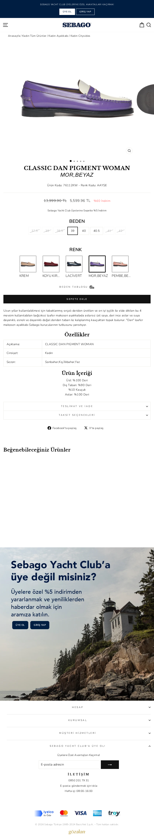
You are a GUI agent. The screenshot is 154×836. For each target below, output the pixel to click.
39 (73, 231)
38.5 (60, 231)
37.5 (34, 231)
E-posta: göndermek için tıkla (78, 786)
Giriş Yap (85, 11)
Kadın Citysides (80, 36)
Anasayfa (14, 36)
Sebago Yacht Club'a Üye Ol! (77, 746)
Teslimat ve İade (77, 406)
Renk (75, 250)
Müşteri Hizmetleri (77, 733)
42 (121, 231)
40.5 (96, 231)
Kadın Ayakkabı (59, 36)
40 (84, 231)
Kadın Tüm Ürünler (34, 36)
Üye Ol (67, 11)
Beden (77, 221)
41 (109, 231)
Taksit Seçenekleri (77, 415)
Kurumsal (77, 720)
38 (47, 231)
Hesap (77, 707)
